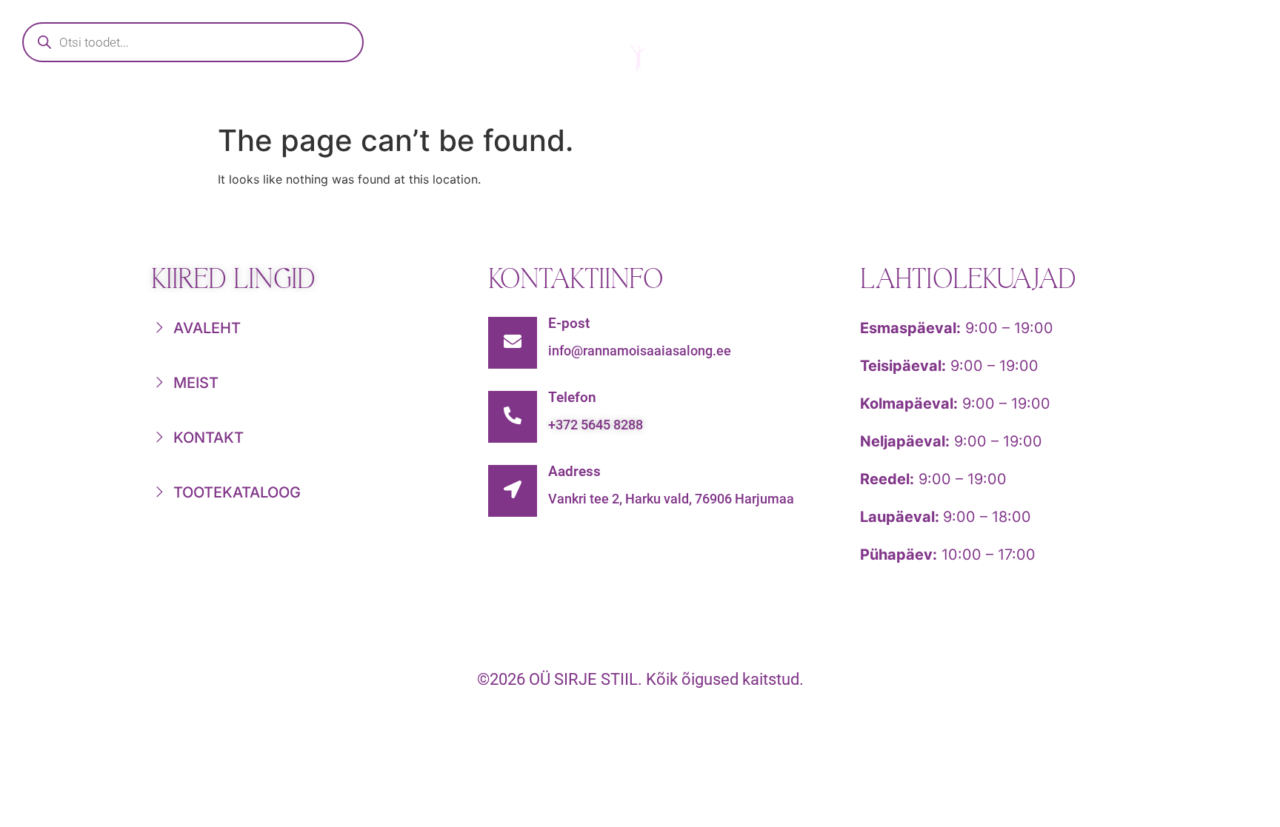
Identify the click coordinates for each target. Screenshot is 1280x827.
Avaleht (296, 100)
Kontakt (999, 100)
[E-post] (512, 343)
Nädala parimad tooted (686, 100)
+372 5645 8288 (595, 424)
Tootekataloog (461, 100)
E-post (569, 323)
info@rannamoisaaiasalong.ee (639, 350)
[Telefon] (512, 417)
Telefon (572, 397)
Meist (873, 100)
